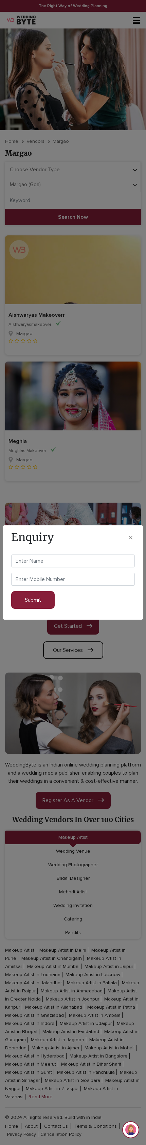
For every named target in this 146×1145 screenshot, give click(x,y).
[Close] (131, 537)
